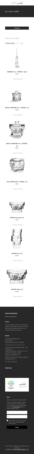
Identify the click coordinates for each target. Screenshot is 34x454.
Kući (6, 11)
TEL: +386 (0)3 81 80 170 (20, 345)
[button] (17, 79)
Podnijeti (17, 427)
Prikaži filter (17, 28)
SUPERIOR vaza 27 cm (17, 253)
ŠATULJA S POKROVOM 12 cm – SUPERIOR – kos (17, 107)
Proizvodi (11, 11)
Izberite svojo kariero (10, 316)
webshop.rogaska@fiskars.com (12, 355)
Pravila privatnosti (16, 407)
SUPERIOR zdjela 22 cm (17, 289)
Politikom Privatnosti (20, 422)
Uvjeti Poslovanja (9, 446)
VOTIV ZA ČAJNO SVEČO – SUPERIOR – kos (17, 182)
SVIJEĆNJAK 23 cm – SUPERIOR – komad (17, 72)
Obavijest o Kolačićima (19, 446)
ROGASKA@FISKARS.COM (10, 345)
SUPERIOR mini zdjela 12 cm (17, 217)
